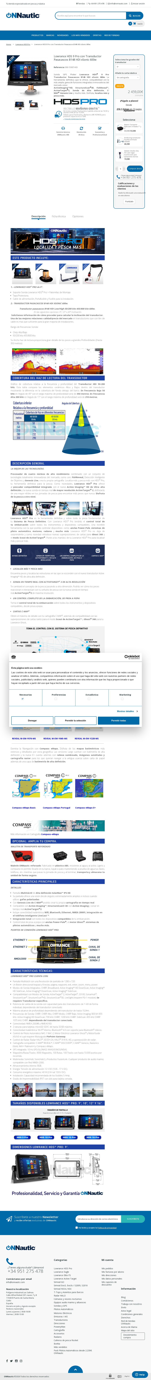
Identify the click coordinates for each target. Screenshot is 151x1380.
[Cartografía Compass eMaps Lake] (57, 784)
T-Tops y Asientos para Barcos (68, 1292)
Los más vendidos (81, 35)
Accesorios (59, 1333)
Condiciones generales (132, 1314)
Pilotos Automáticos (63, 1309)
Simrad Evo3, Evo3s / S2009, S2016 (71, 1285)
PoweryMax (59, 1326)
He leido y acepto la (87, 1227)
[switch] (56, 699)
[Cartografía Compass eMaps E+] (89, 784)
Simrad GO (59, 1282)
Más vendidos (60, 1347)
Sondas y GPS (60, 1305)
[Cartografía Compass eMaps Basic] (26, 784)
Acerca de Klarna (129, 1327)
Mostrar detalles (125, 711)
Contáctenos (127, 1300)
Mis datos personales (112, 1278)
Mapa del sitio (127, 1330)
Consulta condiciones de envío (74, 119)
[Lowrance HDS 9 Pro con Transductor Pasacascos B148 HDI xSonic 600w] (19, 105)
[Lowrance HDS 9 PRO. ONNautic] (22, 1137)
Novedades (63, 35)
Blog (123, 1297)
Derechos (125, 1317)
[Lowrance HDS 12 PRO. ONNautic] (69, 1137)
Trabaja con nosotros (131, 1304)
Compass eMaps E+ (85, 807)
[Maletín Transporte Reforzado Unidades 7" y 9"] (120, 127)
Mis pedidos (107, 1268)
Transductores (61, 1320)
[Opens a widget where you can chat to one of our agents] (140, 1375)
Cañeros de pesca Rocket (66, 1340)
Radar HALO (60, 1295)
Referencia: (59, 67)
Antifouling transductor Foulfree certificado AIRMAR (132, 140)
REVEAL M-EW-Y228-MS (87, 738)
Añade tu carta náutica (126, 73)
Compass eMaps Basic (24, 807)
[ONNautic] (23, 15)
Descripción (38, 216)
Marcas (50, 35)
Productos (37, 35)
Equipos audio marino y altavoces (70, 1302)
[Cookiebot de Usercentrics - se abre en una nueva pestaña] (127, 657)
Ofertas (97, 35)
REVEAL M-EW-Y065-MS (55, 738)
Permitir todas (118, 720)
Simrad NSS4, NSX (62, 1288)
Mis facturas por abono (113, 1271)
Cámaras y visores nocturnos (68, 1299)
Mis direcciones (109, 1275)
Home (8, 44)
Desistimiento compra (130, 1336)
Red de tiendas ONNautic (128, 1322)
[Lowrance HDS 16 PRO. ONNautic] (93, 1137)
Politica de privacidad (106, 1227)
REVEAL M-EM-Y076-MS (24, 738)
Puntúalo (129, 201)
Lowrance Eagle (61, 1271)
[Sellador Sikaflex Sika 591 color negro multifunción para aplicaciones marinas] (120, 155)
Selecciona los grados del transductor (127, 61)
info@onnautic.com (15, 1282)
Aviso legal (126, 1310)
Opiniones (77, 216)
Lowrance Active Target (65, 1278)
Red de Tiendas (111, 35)
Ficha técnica (59, 216)
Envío (123, 1307)
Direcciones (59, 1323)
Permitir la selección (75, 720)
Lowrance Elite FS (62, 1275)
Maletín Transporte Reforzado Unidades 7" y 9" (132, 126)
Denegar (32, 720)
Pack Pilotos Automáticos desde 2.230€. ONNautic (73, 1351)
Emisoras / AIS (61, 1316)
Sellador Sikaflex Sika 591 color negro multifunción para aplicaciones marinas (131, 154)
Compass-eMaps (50, 834)
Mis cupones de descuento (109, 1283)
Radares (58, 1336)
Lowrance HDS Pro (63, 1268)
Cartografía (59, 1330)
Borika (57, 1343)
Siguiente (42, 105)
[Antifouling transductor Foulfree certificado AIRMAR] (120, 141)
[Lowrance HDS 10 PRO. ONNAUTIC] (46, 1137)
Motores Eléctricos (63, 1313)
